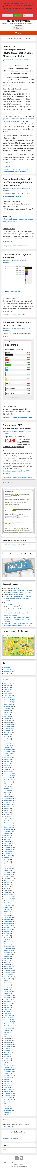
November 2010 (8, 1071)
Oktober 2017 (8, 901)
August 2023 (7, 757)
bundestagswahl (17, 245)
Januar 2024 (7, 747)
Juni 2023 (6, 761)
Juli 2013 (6, 1005)
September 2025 (8, 706)
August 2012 (7, 1028)
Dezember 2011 (8, 1044)
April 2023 (7, 765)
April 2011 (7, 1061)
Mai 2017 (6, 911)
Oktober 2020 (8, 827)
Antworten (23, 171)
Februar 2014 (7, 991)
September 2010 (8, 1075)
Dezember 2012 (8, 1020)
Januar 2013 (7, 1018)
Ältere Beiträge (6, 482)
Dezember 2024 (8, 724)
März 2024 (7, 743)
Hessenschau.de (14, 291)
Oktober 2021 (8, 802)
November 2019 (8, 849)
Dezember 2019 (8, 847)
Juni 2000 (6, 1114)
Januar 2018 (7, 895)
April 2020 (7, 839)
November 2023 (8, 751)
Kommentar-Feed (9, 671)
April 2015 (7, 962)
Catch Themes (23, 1166)
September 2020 (8, 829)
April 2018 (7, 888)
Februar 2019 (7, 868)
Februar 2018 (7, 893)
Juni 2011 (6, 1057)
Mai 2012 (6, 1034)
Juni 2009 (6, 1106)
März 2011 (7, 1063)
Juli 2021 (6, 808)
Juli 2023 (6, 759)
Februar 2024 (7, 745)
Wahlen (17, 171)
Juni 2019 (6, 860)
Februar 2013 (7, 1016)
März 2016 (7, 940)
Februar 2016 (7, 942)
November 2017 (8, 899)
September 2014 (8, 977)
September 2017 (8, 903)
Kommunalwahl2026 (8, 171)
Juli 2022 (6, 784)
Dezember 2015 (8, 946)
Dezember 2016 (8, 921)
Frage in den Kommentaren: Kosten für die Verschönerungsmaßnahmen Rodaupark (17, 599)
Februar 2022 (7, 794)
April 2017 (7, 913)
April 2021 (7, 815)
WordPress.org (8, 673)
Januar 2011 (7, 1067)
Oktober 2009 (8, 1098)
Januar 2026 (7, 698)
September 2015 (8, 952)
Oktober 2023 (8, 753)
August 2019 (7, 856)
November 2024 (8, 726)
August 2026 (7, 683)
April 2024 (7, 741)
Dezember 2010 (8, 1069)
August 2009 (7, 1102)
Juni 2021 (6, 811)
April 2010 (7, 1085)
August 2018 (7, 880)
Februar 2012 (7, 1040)
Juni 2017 (6, 909)
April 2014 (7, 987)
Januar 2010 (7, 1091)
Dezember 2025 (8, 700)
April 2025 (7, 716)
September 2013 (8, 1001)
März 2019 (7, 866)
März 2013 (7, 1014)
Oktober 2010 (8, 1073)
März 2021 (7, 817)
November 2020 (8, 825)
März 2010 (7, 1087)
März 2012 (7, 1038)
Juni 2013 (6, 1007)
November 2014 (8, 973)
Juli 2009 (6, 1104)
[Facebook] (17, 1158)
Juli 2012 (6, 1030)
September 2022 (8, 780)
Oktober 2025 (8, 704)
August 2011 (7, 1053)
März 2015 (7, 964)
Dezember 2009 (8, 1094)
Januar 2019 (7, 870)
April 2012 (7, 1036)
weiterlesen (8, 166)
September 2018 (8, 878)
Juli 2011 (6, 1055)
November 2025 (8, 702)
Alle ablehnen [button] (28, 16)
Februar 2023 (7, 770)
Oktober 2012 (8, 1024)
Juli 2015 (6, 956)
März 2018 (7, 890)
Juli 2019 (6, 858)
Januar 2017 (7, 919)
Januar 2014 (7, 993)
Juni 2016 (6, 934)
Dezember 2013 (8, 995)
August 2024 (7, 733)
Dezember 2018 (8, 872)
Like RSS (5, 1150)
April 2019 (7, 864)
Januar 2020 (7, 845)
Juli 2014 (6, 981)
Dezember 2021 (8, 798)
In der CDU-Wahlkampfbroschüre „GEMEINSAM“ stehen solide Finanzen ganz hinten (18, 51)
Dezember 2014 (8, 971)
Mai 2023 (6, 763)
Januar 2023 (7, 772)
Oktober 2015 (8, 950)
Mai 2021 (6, 813)
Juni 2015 (6, 958)
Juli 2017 (6, 907)
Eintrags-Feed (8, 669)
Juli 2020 (6, 833)
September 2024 (8, 730)
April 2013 (7, 1012)
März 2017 (7, 915)
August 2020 (7, 831)
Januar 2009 (7, 1108)
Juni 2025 (6, 712)
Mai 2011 (6, 1059)
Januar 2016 (7, 944)
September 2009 (8, 1100)
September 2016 (8, 927)
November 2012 (8, 1022)
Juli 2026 (6, 685)
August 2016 (7, 929)
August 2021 (7, 806)
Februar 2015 (7, 966)
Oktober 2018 (8, 876)
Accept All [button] (18, 16)
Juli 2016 (6, 931)
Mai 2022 (6, 788)
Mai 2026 (6, 689)
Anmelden (7, 667)
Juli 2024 (6, 735)
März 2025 (7, 718)
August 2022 (7, 782)
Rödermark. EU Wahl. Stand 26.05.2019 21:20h (17, 324)
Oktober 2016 (8, 925)
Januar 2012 (7, 1042)
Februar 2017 (7, 917)
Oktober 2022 (8, 778)
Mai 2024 (6, 739)
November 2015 (8, 948)
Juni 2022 (6, 786)
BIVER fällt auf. (15, 588)
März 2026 (7, 694)
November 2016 (8, 923)
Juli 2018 (6, 882)
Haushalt (15, 170)
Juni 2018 (6, 884)
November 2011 (8, 1046)
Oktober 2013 (8, 999)
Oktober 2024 (8, 728)
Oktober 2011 (8, 1048)
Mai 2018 (6, 886)
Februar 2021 (7, 819)
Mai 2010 (6, 1083)
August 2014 (7, 979)
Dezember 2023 (8, 749)
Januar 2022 (7, 796)
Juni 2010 (6, 1081)
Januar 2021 (7, 821)
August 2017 (7, 905)
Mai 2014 (6, 985)
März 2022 (7, 792)
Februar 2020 (7, 843)
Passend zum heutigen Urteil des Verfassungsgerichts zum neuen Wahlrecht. (18, 182)
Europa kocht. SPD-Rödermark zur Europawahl (17, 426)
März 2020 (7, 841)
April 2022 (7, 790)
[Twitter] (21, 1158)
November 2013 (8, 997)
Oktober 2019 (8, 852)
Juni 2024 (6, 737)
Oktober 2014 (8, 975)
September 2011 (8, 1050)
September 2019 (8, 854)
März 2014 (7, 989)
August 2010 (7, 1077)
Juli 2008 (6, 1112)
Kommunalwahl (23, 170)
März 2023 (7, 767)
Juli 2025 (6, 710)
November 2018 (8, 874)
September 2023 (8, 755)
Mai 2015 (6, 960)
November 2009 (8, 1096)
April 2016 (7, 938)
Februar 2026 (7, 696)
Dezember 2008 (8, 1110)
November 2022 (8, 776)
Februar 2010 (7, 1089)
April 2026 (7, 692)
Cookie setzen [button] (8, 16)
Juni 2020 (6, 835)
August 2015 (7, 954)
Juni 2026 (6, 687)
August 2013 (7, 1003)
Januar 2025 (7, 722)
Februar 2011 (7, 1065)
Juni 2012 (6, 1032)
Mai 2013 (6, 1009)
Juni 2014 (6, 983)
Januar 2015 (7, 968)
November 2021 (8, 800)
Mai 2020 (6, 837)
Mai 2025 (6, 714)
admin (26, 59)
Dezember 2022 (8, 774)
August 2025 (7, 708)
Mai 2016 (6, 936)
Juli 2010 (6, 1079)
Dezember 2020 (8, 823)
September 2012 (8, 1026)
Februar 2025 (7, 720)
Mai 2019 (6, 862)
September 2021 (8, 804)
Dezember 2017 (8, 897)
